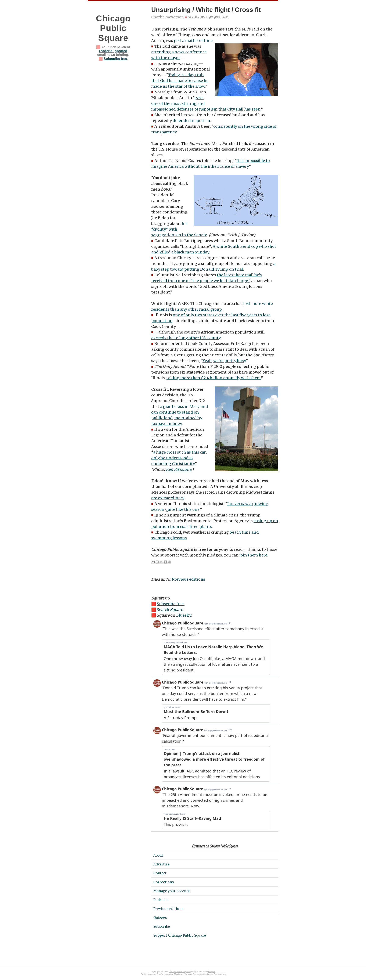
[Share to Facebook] (165, 562)
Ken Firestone (178, 469)
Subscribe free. (170, 603)
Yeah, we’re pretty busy (223, 360)
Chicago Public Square (113, 28)
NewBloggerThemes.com (214, 974)
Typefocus (161, 974)
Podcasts (161, 900)
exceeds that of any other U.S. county (185, 337)
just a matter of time (193, 40)
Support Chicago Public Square (179, 935)
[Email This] (153, 562)
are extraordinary (167, 498)
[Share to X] (161, 562)
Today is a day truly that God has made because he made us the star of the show (179, 80)
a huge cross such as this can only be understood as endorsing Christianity (179, 458)
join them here (253, 555)
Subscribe (161, 926)
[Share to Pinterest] (169, 562)
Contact (159, 873)
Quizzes (160, 917)
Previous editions (188, 579)
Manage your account (171, 891)
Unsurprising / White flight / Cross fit (206, 9)
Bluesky (183, 615)
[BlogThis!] (157, 562)
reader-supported (113, 51)
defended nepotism (191, 120)
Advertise (161, 864)
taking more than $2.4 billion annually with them (213, 377)
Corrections (163, 882)
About (158, 855)
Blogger (211, 971)
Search (170, 609)
